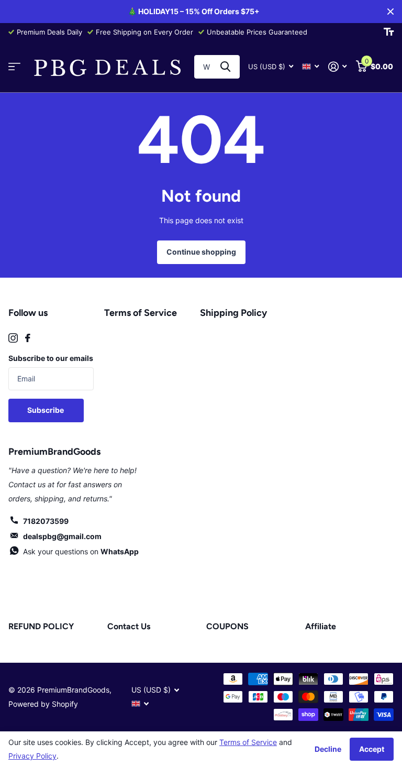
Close (390, 11)
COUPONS (227, 626)
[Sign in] (337, 67)
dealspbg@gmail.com (62, 536)
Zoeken (225, 67)
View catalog (14, 66)
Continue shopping (201, 251)
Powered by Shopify (43, 703)
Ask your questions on (81, 551)
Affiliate (320, 626)
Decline (328, 748)
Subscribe (46, 410)
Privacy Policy (32, 755)
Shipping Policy (233, 313)
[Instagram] (13, 338)
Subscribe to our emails (50, 358)
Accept (371, 748)
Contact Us (128, 626)
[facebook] (27, 338)
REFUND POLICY (41, 626)
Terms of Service (140, 313)
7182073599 (46, 521)
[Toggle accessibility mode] (389, 32)
